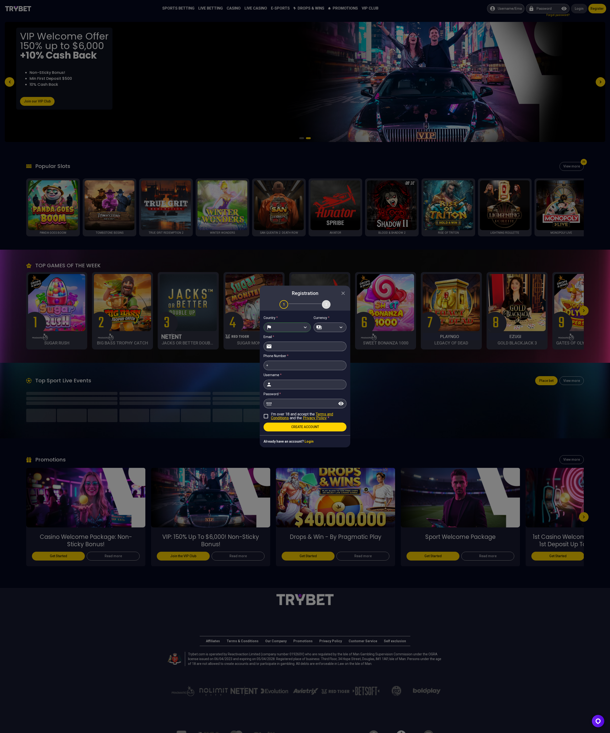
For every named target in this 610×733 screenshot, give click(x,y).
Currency (322, 318)
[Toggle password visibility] (341, 403)
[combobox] (287, 327)
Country (271, 318)
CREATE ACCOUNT (305, 427)
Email (269, 337)
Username (273, 375)
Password (272, 394)
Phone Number (276, 356)
